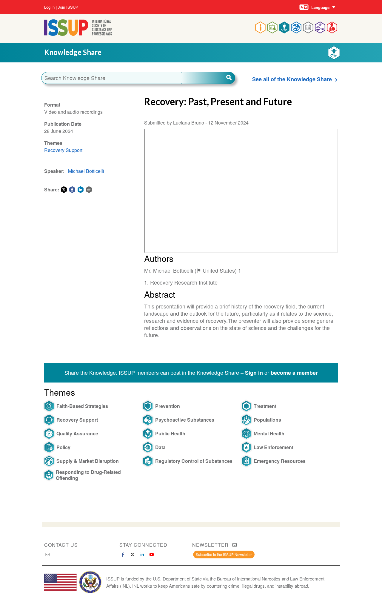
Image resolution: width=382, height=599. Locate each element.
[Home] (78, 33)
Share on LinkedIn (80, 189)
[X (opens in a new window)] (132, 554)
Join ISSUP (68, 7)
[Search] (208, 78)
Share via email (89, 189)
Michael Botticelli (86, 171)
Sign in (254, 373)
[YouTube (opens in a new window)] (151, 554)
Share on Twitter (63, 189)
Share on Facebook (72, 189)
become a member (294, 373)
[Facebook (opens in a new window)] (123, 554)
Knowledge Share (72, 52)
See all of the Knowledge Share (292, 79)
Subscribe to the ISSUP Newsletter (224, 554)
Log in (49, 7)
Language (320, 7)
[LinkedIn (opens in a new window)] (142, 554)
